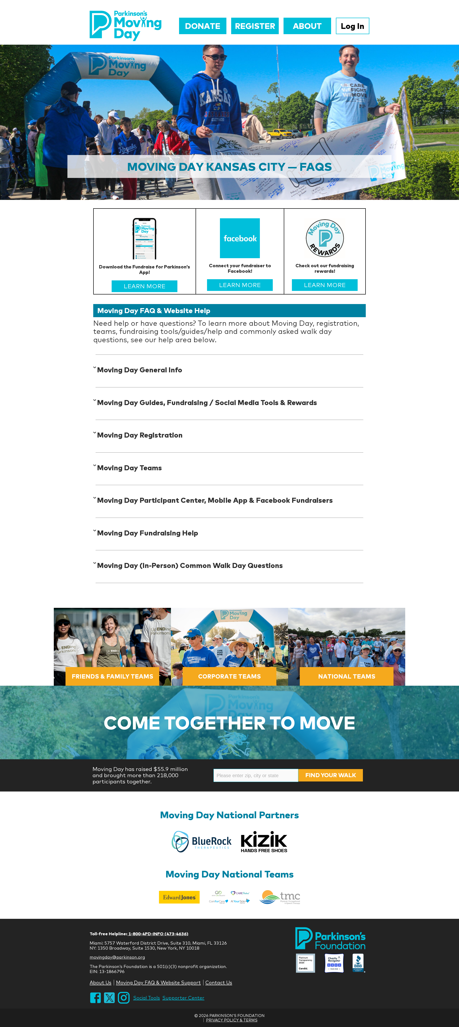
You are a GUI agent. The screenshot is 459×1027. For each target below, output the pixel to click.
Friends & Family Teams (112, 676)
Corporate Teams (229, 676)
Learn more (144, 286)
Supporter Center (183, 998)
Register (255, 26)
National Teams (346, 676)
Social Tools (146, 998)
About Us (100, 982)
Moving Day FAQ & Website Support (158, 982)
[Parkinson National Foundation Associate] (305, 963)
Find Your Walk (330, 775)
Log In (352, 26)
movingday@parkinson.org (117, 957)
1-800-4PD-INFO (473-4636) (157, 933)
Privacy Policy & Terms (231, 1020)
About (307, 26)
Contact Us (218, 982)
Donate (202, 26)
